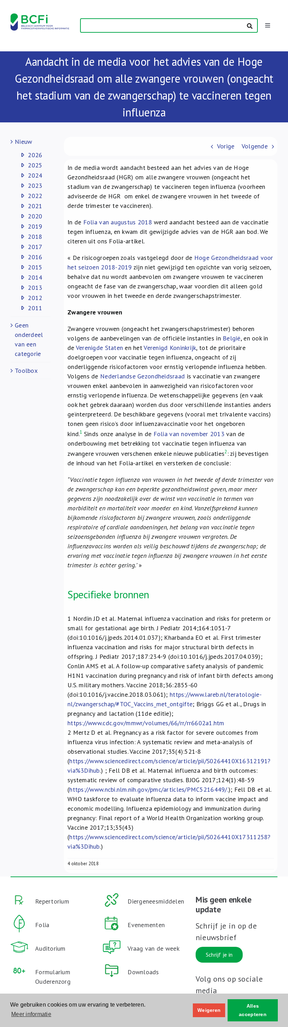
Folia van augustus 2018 (117, 222)
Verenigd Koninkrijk (170, 348)
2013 (35, 287)
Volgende (255, 146)
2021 (35, 206)
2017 (35, 247)
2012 (35, 298)
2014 (35, 277)
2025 (35, 165)
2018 (35, 236)
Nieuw (23, 142)
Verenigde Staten (99, 348)
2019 (35, 226)
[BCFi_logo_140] (40, 16)
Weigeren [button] (209, 1010)
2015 (35, 267)
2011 (35, 308)
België (232, 338)
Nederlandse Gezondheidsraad (142, 376)
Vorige (226, 146)
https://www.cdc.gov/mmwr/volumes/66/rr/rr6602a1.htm (145, 723)
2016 (35, 257)
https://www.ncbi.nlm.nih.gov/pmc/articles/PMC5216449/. (148, 789)
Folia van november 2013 (189, 434)
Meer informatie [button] (31, 1014)
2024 (35, 175)
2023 (35, 185)
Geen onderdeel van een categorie (29, 339)
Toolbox (26, 370)
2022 (35, 196)
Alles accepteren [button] (253, 1010)
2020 (35, 216)
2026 (35, 155)
